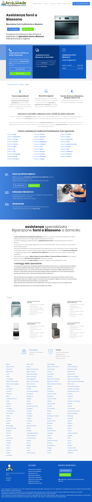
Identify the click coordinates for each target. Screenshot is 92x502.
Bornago (29, 403)
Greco (8, 376)
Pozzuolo (49, 406)
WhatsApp (29, 29)
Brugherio (9, 431)
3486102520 (14, 29)
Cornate (49, 438)
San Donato (50, 391)
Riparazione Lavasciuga (34, 477)
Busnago (29, 431)
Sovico (28, 448)
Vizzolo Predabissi (72, 413)
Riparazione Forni (33, 473)
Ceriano (8, 435)
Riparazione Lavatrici (34, 481)
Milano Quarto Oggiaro (12, 384)
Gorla (7, 374)
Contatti (59, 3)
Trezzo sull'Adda (51, 399)
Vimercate (9, 455)
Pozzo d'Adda (51, 408)
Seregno (70, 445)
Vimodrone (50, 396)
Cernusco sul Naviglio (73, 389)
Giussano (8, 440)
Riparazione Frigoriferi (34, 475)
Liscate (49, 413)
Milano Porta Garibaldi (53, 379)
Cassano (70, 394)
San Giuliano (9, 389)
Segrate (49, 389)
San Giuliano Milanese (74, 386)
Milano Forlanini (31, 371)
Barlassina (50, 423)
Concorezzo (9, 438)
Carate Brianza (51, 431)
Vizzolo (8, 416)
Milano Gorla (71, 371)
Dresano (8, 421)
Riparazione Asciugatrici (34, 469)
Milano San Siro (31, 384)
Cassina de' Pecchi (11, 399)
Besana (49, 426)
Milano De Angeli (72, 369)
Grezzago (70, 418)
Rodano (49, 411)
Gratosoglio (50, 374)
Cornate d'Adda (31, 438)
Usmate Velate (72, 448)
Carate (70, 431)
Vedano (8, 453)
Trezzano (29, 411)
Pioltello (29, 389)
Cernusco (9, 391)
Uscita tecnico (67, 3)
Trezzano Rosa (10, 411)
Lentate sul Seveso (52, 440)
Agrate (70, 421)
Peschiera (9, 394)
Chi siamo (53, 3)
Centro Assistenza (12, 84)
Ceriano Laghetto (72, 433)
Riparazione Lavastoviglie (35, 479)
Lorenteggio (9, 379)
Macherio (49, 443)
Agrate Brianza (51, 421)
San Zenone (9, 413)
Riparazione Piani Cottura (35, 483)
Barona (29, 367)
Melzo (7, 396)
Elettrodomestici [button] (37, 3)
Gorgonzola (30, 394)
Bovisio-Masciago (11, 428)
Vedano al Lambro (73, 450)
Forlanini (49, 371)
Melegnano (30, 396)
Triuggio (49, 448)
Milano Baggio (51, 364)
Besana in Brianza (31, 426)
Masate (49, 418)
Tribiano (29, 418)
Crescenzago (51, 369)
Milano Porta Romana (74, 379)
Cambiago (9, 408)
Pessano (8, 403)
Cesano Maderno (31, 435)
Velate (28, 450)
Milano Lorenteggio (73, 376)
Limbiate (8, 443)
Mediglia (29, 399)
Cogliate (70, 435)
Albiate (8, 423)
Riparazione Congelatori (34, 471)
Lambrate (50, 376)
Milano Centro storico (53, 367)
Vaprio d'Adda (51, 403)
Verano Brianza (31, 453)
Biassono (21, 84)
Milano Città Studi (72, 367)
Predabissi (29, 416)
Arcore (29, 423)
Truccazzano (71, 408)
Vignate (49, 401)
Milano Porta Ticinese (12, 381)
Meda (69, 443)
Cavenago (50, 433)
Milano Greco (71, 374)
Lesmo (69, 440)
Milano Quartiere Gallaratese (76, 381)
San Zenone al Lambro (74, 411)
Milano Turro (71, 384)
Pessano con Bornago (74, 401)
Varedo (49, 450)
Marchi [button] (46, 3)
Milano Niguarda (31, 379)
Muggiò (29, 445)
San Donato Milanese (32, 391)
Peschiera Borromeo (73, 391)
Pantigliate (30, 408)
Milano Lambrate (31, 376)
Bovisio (28, 428)
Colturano (29, 421)
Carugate (70, 396)
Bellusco (70, 423)
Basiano (8, 418)
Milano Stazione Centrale (54, 384)
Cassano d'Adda (51, 394)
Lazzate (29, 440)
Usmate (8, 450)
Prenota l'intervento (82, 3)
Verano (49, 453)
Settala (70, 406)
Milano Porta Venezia (32, 381)
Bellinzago (70, 416)
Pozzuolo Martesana (32, 406)
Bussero (8, 406)
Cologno (49, 386)
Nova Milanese (51, 445)
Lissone (29, 443)
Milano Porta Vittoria (53, 381)
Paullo (7, 401)
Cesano (49, 435)
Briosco (70, 428)
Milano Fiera (9, 371)
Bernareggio (9, 426)
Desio (69, 438)
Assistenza (11, 134)
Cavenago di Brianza (32, 433)
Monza (8, 445)
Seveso (8, 448)
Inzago (28, 401)
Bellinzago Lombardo (53, 416)
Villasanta (70, 453)
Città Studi (9, 369)
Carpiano (29, 413)
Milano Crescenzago (32, 369)
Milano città (30, 364)
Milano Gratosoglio (32, 374)
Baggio (69, 364)
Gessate (70, 403)
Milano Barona (10, 367)
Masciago (49, 428)
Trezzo (69, 399)
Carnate (8, 433)
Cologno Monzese (32, 386)
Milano (8, 364)
